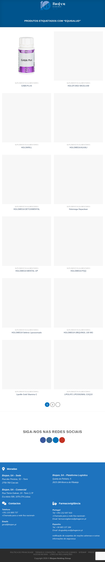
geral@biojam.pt (9, 525)
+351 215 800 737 (10, 513)
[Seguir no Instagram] (49, 440)
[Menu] (3, 5)
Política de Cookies (67, 552)
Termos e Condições (45, 552)
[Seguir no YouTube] (62, 440)
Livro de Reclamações (61, 554)
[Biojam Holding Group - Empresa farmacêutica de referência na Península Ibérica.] (52, 5)
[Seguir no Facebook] (43, 440)
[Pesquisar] (102, 5)
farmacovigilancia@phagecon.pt (72, 519)
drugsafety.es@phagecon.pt (70, 530)
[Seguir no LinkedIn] (56, 440)
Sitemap (82, 552)
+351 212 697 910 (64, 513)
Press (91, 552)
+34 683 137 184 (63, 527)
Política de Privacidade (21, 552)
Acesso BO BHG (40, 554)
